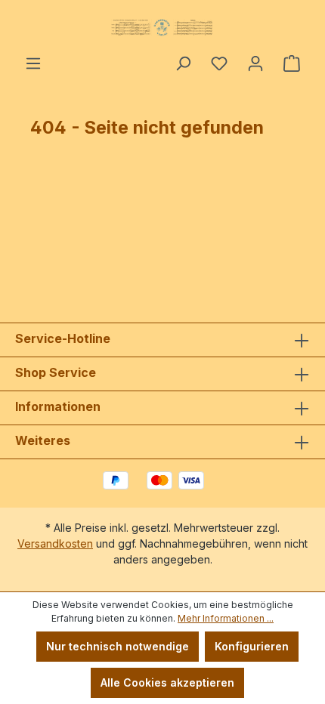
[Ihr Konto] (255, 63)
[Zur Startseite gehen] (162, 27)
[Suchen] (183, 63)
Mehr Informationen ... (226, 618)
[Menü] (33, 63)
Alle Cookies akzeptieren (167, 682)
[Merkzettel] (219, 63)
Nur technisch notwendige (117, 646)
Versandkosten (55, 543)
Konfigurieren (252, 646)
